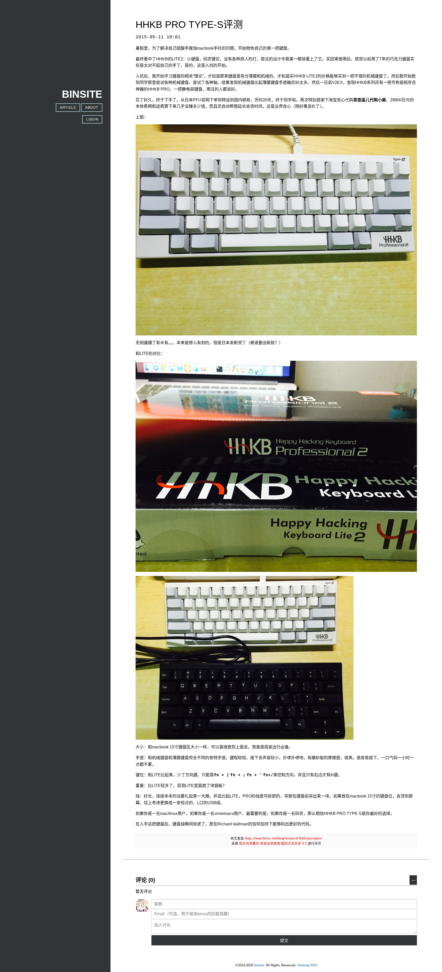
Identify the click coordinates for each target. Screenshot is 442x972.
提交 (284, 940)
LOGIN (92, 119)
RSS (314, 965)
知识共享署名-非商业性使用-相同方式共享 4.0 (273, 843)
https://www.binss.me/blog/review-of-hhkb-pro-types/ (283, 838)
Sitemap (303, 965)
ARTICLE (68, 108)
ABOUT (91, 108)
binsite (259, 965)
